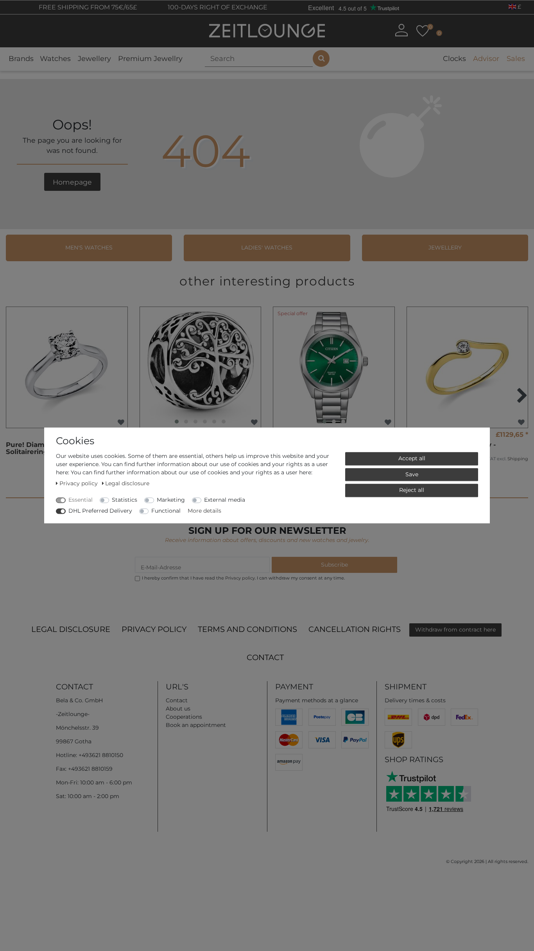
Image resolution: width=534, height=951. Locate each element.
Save (411, 474)
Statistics (124, 499)
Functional (166, 510)
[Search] (321, 58)
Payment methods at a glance (316, 700)
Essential (80, 499)
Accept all (411, 458)
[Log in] (401, 30)
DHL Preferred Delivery (100, 510)
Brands (21, 58)
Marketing (171, 499)
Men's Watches (89, 247)
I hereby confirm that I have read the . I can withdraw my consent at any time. (243, 578)
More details (204, 510)
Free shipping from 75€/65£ (87, 7)
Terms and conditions (247, 629)
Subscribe (334, 564)
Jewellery (94, 58)
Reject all (411, 489)
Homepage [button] (72, 182)
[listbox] (200, 367)
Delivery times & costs (415, 700)
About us (178, 708)
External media (224, 499)
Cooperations (184, 716)
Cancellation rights (354, 629)
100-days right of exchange (216, 7)
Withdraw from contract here (455, 629)
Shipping (517, 458)
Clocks (454, 58)
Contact (265, 657)
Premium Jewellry (150, 58)
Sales (516, 58)
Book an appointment (196, 725)
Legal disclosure (70, 629)
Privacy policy (154, 629)
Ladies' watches (266, 247)
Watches (55, 58)
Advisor (486, 58)
